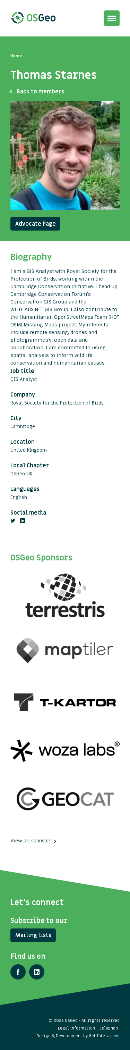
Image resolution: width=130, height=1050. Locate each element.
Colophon (108, 1028)
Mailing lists (33, 935)
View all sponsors (31, 841)
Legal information (76, 1028)
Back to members (40, 91)
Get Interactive (104, 1036)
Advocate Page (35, 224)
